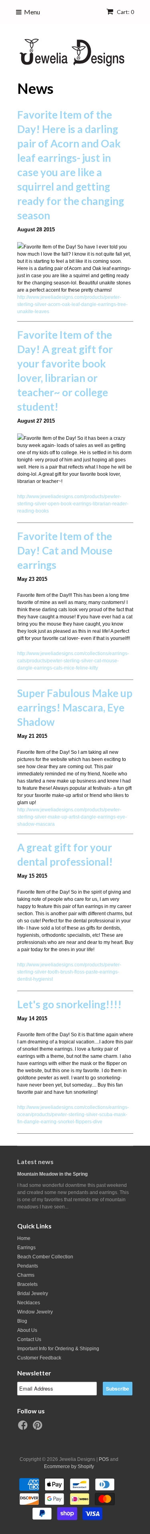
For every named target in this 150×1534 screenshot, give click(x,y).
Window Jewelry (35, 1312)
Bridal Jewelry (32, 1293)
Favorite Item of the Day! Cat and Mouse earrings (64, 550)
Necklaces (28, 1302)
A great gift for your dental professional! (65, 854)
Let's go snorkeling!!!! (69, 1004)
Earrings (26, 1247)
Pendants (27, 1266)
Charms (25, 1275)
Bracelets (27, 1284)
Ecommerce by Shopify (69, 1466)
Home (23, 1238)
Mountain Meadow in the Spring (52, 1174)
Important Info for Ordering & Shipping (58, 1348)
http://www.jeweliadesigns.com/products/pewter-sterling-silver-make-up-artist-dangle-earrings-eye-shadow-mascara (72, 817)
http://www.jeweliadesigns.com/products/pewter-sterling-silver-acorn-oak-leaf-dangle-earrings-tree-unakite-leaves (72, 304)
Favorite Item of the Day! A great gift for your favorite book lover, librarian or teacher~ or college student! (65, 370)
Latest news (35, 1161)
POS (104, 1459)
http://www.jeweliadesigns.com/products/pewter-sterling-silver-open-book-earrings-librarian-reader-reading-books (72, 504)
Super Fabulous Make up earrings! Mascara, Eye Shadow (74, 707)
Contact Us (29, 1339)
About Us (27, 1330)
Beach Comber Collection (45, 1257)
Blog (22, 1321)
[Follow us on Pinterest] (39, 1428)
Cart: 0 (125, 11)
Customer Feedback (39, 1358)
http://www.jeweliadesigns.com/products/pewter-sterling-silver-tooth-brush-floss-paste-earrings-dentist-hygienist (69, 972)
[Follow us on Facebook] (24, 1428)
